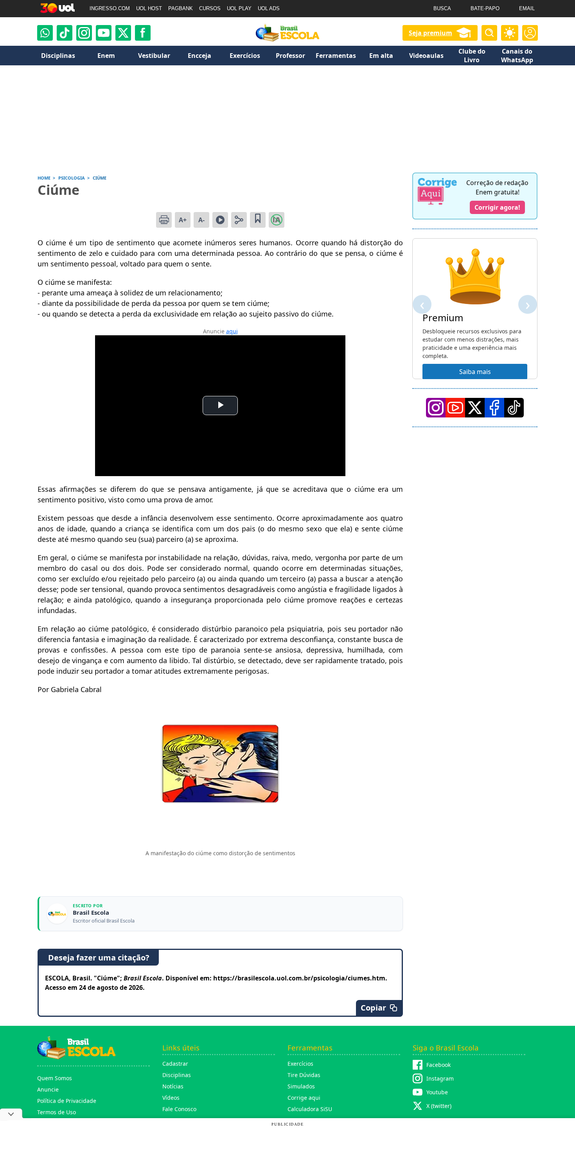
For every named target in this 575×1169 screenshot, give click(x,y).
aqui (232, 331)
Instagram (440, 1078)
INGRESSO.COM (110, 8)
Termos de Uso (56, 1112)
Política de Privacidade (66, 1100)
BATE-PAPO (485, 8)
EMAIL (527, 8)
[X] (123, 33)
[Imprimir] (164, 220)
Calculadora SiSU (310, 1109)
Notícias (172, 1086)
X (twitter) (438, 1106)
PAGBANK (180, 8)
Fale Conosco (179, 1109)
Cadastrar (175, 1063)
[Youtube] (103, 33)
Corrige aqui (304, 1097)
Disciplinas (176, 1075)
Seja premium (430, 33)
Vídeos (171, 1097)
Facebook (438, 1064)
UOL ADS (269, 8)
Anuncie (48, 1089)
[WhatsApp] (45, 33)
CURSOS (210, 8)
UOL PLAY (239, 8)
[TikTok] (64, 33)
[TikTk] (514, 407)
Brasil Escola (91, 912)
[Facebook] (494, 407)
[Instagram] (84, 33)
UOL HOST (149, 8)
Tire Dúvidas (304, 1075)
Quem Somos (54, 1078)
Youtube (437, 1092)
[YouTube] (455, 407)
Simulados (301, 1086)
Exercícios (300, 1063)
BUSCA (442, 8)
